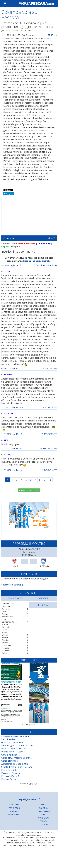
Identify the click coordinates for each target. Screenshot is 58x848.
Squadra (43, 808)
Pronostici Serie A (10, 776)
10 (49, 479)
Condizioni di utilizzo (46, 265)
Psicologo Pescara (10, 773)
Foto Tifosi (14, 808)
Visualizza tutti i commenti (29, 490)
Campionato (43, 811)
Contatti (43, 814)
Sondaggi (14, 811)
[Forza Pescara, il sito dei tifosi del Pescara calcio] (36, 3)
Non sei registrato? (11, 265)
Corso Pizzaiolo (9, 770)
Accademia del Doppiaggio (14, 763)
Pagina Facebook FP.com (13, 748)
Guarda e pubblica (29, 724)
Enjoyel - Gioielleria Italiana (15, 736)
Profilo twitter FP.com (12, 751)
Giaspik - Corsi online (12, 742)
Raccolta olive (8, 739)
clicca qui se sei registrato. (36, 260)
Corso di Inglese (9, 760)
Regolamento (14, 814)
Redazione (44, 824)
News (43, 804)
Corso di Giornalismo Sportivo (16, 757)
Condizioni (43, 818)
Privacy (43, 821)
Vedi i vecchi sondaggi (12, 584)
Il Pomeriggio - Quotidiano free (17, 745)
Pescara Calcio (8, 779)
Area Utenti (14, 804)
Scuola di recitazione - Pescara (16, 766)
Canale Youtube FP (10, 754)
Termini (52, 845)
